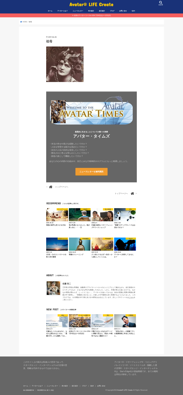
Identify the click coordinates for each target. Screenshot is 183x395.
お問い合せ (123, 11)
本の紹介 (91, 11)
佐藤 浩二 (66, 283)
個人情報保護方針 (28, 390)
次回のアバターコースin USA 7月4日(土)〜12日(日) (92, 15)
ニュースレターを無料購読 (91, 171)
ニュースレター (78, 11)
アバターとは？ (62, 11)
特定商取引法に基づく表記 (45, 390)
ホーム (50, 11)
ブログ (112, 11)
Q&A (133, 11)
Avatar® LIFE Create (91, 4)
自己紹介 (102, 11)
